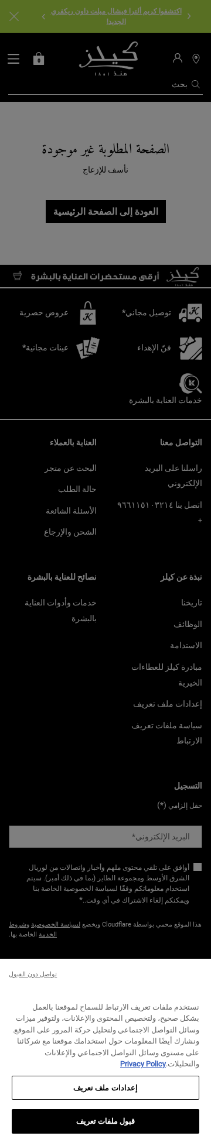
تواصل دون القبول (33, 974)
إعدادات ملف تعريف (105, 1087)
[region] (105, 1051)
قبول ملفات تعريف (105, 1121)
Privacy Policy (143, 1063)
